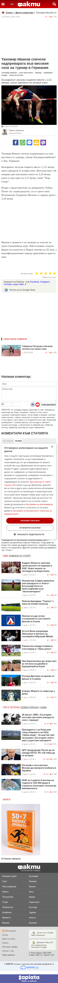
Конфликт (7, 912)
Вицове (5, 923)
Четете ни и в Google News (22, 290)
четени (14, 707)
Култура (33, 907)
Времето (6, 917)
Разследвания (9, 886)
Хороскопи (34, 902)
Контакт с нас (8, 951)
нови (43, 707)
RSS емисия (10, 931)
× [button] (52, 447)
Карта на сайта (8, 939)
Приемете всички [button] (30, 520)
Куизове (33, 923)
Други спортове (25, 12)
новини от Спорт (20, 556)
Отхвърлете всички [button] (30, 527)
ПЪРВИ (18, 441)
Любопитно (7, 907)
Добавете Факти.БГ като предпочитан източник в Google (42, 944)
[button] (29, 534)
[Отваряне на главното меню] (3, 4)
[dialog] (28, 491)
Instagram (45, 282)
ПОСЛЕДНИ (8, 441)
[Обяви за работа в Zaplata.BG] (29, 978)
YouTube (8, 284)
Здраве (32, 912)
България (33, 876)
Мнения (32, 881)
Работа (5, 943)
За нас (5, 935)
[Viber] (43, 142)
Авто (31, 891)
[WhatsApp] (22, 142)
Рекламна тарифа (9, 947)
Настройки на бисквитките (26, 510)
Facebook (34, 282)
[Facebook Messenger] (29, 142)
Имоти (5, 891)
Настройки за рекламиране (39, 504)
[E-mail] (36, 142)
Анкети (32, 917)
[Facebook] (15, 142)
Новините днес (9, 876)
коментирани (29, 707)
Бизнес (32, 886)
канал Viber (18, 284)
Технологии (7, 897)
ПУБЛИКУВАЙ (48, 405)
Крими (32, 897)
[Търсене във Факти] (54, 4)
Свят (4, 881)
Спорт (10, 12)
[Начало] (29, 4)
